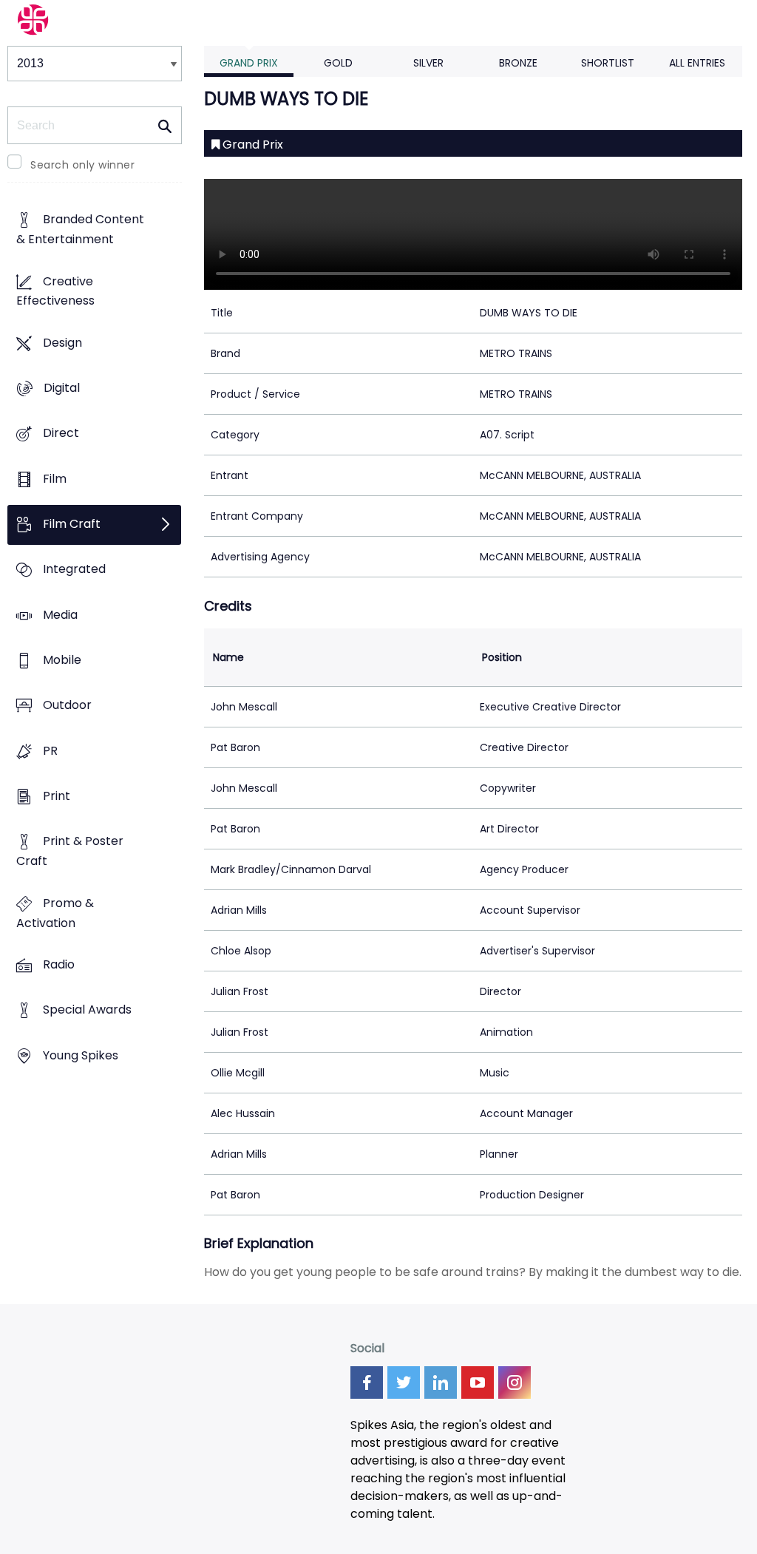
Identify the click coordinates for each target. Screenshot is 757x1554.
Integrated (74, 569)
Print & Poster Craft (69, 851)
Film (55, 478)
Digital (62, 388)
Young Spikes (80, 1055)
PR (50, 750)
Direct (61, 433)
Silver (428, 62)
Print (56, 796)
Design (62, 342)
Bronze (518, 62)
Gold (338, 62)
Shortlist (607, 62)
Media (60, 614)
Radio (59, 964)
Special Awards (87, 1010)
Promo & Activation (55, 913)
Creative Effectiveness (55, 291)
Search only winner (82, 164)
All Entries (697, 62)
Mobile (62, 660)
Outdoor (67, 705)
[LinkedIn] (440, 1382)
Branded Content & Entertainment (80, 229)
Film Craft (72, 524)
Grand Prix (249, 62)
